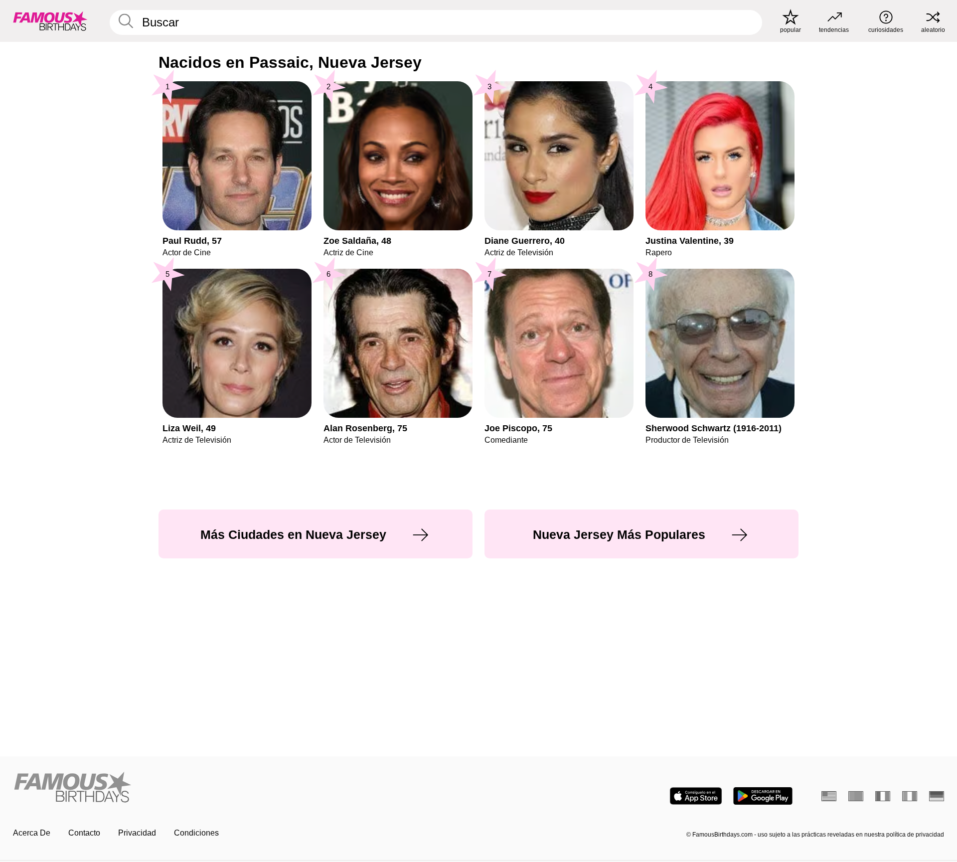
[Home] (243, 788)
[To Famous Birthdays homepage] (50, 21)
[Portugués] (855, 796)
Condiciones (196, 833)
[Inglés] (828, 796)
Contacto (84, 833)
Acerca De (31, 833)
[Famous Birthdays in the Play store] (763, 796)
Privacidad (137, 833)
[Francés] (882, 796)
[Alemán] (936, 796)
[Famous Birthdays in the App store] (695, 796)
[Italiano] (909, 796)
